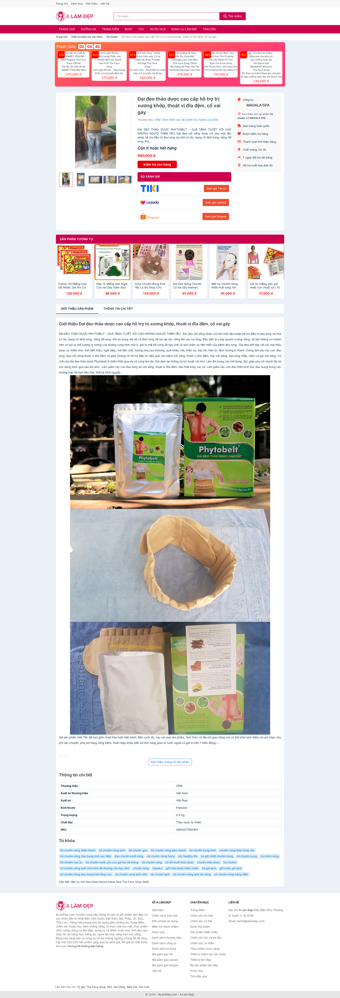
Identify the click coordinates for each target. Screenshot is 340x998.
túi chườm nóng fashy (161, 856)
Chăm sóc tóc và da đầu (206, 937)
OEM (158, 119)
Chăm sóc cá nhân (202, 943)
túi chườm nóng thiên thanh (77, 850)
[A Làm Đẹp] (75, 906)
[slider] (66, 180)
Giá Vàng (119, 987)
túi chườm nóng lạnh (112, 850)
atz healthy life (187, 856)
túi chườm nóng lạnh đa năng (192, 874)
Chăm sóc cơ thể (201, 921)
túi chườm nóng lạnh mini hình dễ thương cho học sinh (94, 868)
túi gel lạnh (209, 868)
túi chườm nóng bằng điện (231, 874)
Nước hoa (157, 29)
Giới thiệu (92, 3)
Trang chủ (62, 3)
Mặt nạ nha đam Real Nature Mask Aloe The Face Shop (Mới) (110, 881)
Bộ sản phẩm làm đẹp (204, 965)
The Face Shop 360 (99, 987)
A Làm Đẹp (187, 994)
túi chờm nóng (270, 856)
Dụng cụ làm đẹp (184, 29)
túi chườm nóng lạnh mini (131, 874)
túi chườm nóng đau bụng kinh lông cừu (86, 874)
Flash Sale (66, 46)
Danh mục (77, 3)
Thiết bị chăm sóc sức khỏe (86, 36)
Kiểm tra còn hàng (157, 164)
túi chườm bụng (247, 856)
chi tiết (118, 309)
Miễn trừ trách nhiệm (165, 926)
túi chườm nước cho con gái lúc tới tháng (112, 862)
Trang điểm (110, 29)
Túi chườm (112, 36)
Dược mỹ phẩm (200, 926)
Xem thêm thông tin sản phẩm (170, 762)
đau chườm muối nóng (129, 856)
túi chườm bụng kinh (202, 850)
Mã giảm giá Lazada (165, 959)
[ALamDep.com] (74, 16)
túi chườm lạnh (160, 874)
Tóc (141, 29)
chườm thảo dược (208, 862)
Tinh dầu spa (198, 976)
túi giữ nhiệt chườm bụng (217, 856)
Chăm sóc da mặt (201, 915)
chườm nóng (141, 868)
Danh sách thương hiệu (167, 937)
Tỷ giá (81, 987)
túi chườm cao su (71, 862)
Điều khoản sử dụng (165, 921)
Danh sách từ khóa (164, 948)
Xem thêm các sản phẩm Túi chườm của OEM (190, 119)
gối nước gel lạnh (231, 868)
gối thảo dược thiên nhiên (182, 868)
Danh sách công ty (164, 943)
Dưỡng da (88, 29)
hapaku (157, 868)
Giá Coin (144, 987)
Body (128, 29)
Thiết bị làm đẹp (200, 959)
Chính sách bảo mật (164, 915)
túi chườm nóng (152, 862)
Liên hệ (104, 3)
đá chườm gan (138, 850)
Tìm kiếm (234, 16)
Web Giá (132, 987)
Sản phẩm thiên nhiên (204, 932)
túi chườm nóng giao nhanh (168, 850)
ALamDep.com (167, 994)
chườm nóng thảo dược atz (236, 850)
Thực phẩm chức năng (205, 948)
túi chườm (230, 862)
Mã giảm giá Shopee (165, 965)
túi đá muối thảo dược (179, 862)
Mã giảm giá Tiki (162, 954)
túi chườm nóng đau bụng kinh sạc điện (85, 856)
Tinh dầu (209, 29)
